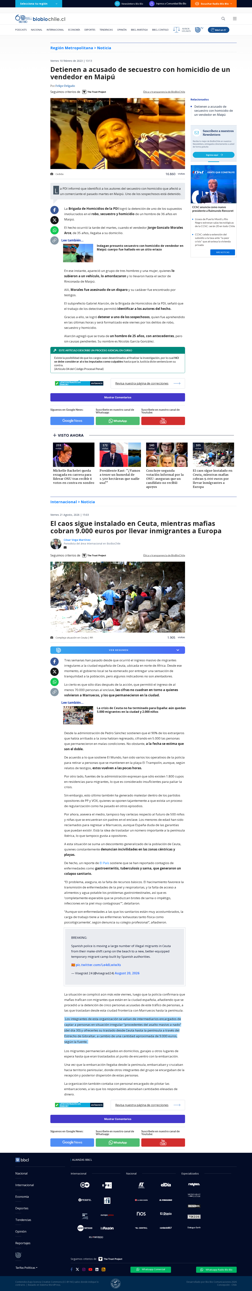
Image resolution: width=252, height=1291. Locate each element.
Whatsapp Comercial (153, 1269)
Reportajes (22, 1243)
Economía (74, 29)
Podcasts (21, 29)
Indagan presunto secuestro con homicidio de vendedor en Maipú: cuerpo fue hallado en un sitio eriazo (140, 247)
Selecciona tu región (33, 3)
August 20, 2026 (127, 973)
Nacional (36, 29)
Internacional (55, 29)
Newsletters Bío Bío (132, 3)
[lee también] (79, 253)
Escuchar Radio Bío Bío (215, 3)
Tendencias (106, 29)
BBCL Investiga (139, 29)
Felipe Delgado (65, 86)
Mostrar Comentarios (117, 397)
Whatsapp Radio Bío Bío (218, 1269)
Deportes (89, 29)
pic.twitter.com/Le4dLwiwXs (98, 965)
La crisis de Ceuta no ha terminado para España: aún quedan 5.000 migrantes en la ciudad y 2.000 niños (141, 710)
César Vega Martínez (77, 540)
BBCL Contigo (160, 29)
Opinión (122, 29)
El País (104, 863)
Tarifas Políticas (25, 1267)
